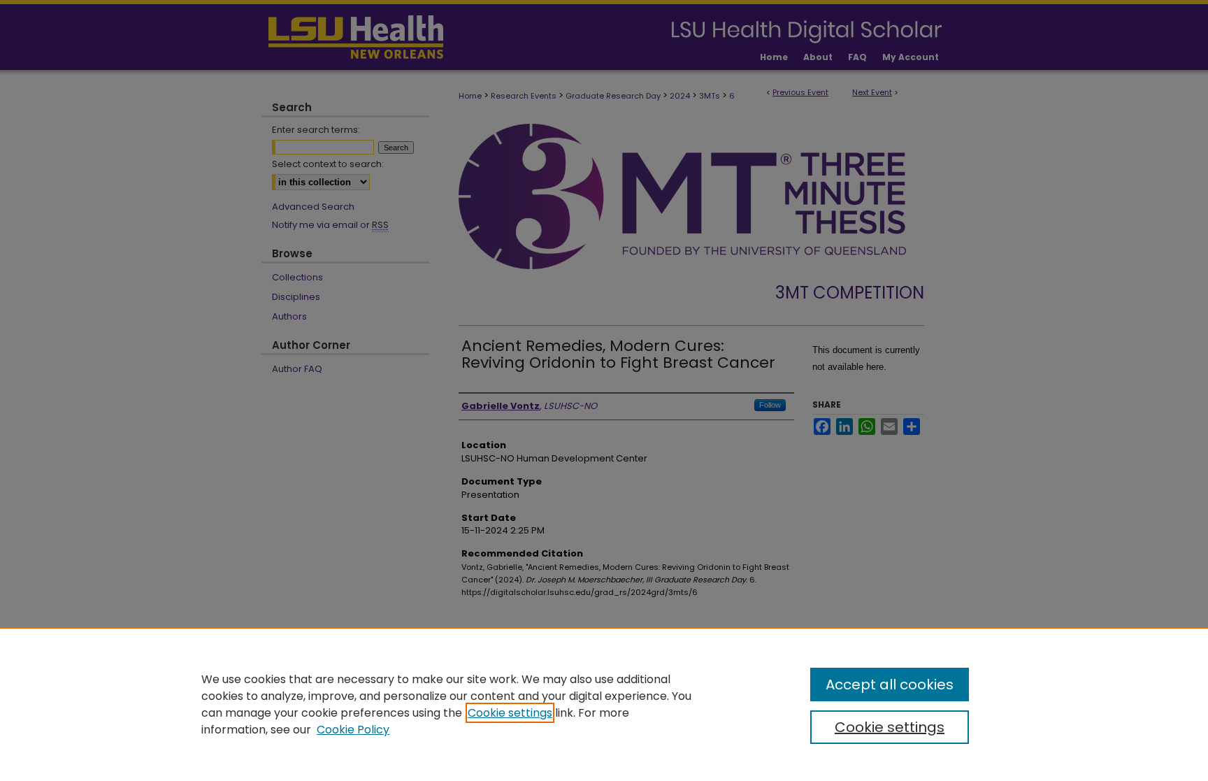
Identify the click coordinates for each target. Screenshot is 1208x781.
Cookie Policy (353, 730)
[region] (604, 704)
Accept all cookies (890, 684)
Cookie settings (510, 713)
